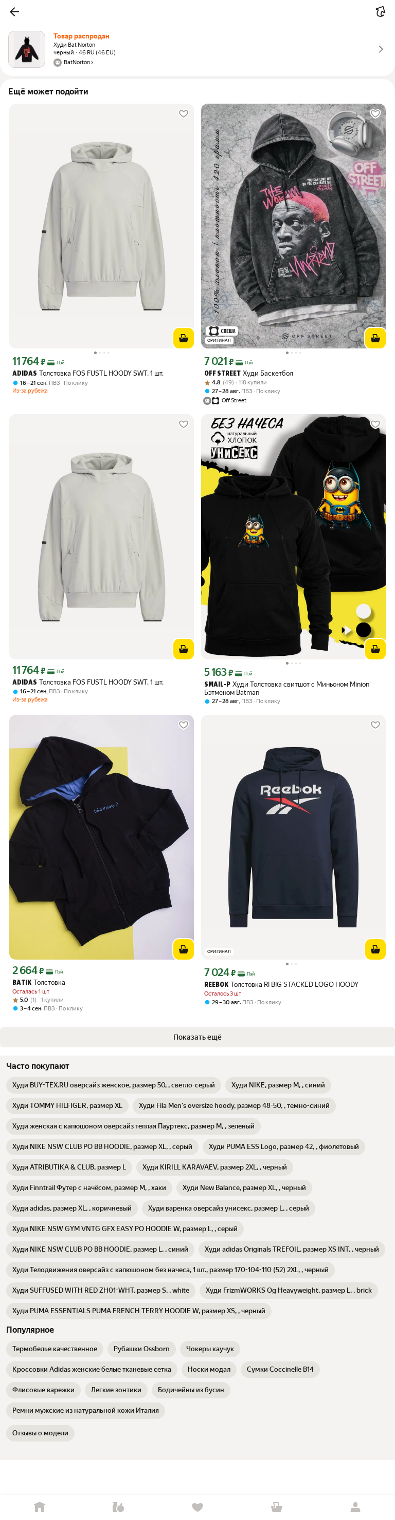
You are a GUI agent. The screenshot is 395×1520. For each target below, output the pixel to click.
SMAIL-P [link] (217, 684)
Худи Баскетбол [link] (248, 373)
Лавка (118, 1507)
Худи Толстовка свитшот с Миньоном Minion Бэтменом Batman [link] (286, 688)
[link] (113, 1085)
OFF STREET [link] (222, 374)
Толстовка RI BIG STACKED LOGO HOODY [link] (281, 984)
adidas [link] (24, 374)
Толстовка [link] (38, 982)
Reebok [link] (216, 985)
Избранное (197, 1507)
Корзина (276, 1507)
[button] (14, 12)
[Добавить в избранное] (183, 114)
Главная (39, 1507)
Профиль (355, 1507)
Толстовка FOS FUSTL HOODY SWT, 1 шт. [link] (88, 373)
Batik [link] (21, 983)
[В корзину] (183, 338)
